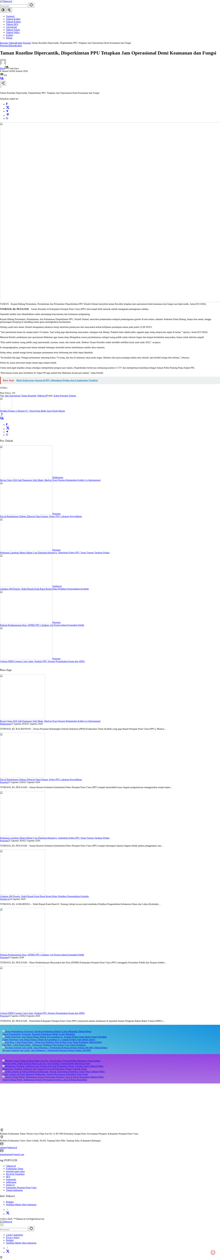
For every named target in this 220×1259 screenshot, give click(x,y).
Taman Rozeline (29, 395)
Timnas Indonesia (14, 1190)
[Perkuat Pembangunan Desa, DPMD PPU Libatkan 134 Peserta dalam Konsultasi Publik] (26, 622)
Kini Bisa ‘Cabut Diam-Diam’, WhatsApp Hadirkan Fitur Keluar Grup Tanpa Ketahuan (44, 1045)
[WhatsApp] (7, 118)
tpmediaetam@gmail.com (12, 1154)
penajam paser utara (15, 1171)
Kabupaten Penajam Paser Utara (21, 1187)
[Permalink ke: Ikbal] (3, 64)
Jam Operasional (13, 395)
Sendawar (57, 586)
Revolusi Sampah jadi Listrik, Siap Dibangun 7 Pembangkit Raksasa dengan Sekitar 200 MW (46, 1050)
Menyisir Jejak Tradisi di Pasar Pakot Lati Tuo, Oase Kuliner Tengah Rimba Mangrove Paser (46, 1063)
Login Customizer (14, 1235)
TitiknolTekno (84, 1031)
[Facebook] (6, 104)
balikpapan (11, 1182)
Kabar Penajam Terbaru (65, 395)
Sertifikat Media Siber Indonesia (21, 1204)
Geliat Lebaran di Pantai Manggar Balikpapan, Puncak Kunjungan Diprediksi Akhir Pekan (45, 1074)
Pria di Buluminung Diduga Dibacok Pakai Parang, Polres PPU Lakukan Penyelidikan (41, 516)
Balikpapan (57, 477)
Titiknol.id (42, 395)
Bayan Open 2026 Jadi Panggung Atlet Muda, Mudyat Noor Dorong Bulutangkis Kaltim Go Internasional (50, 480)
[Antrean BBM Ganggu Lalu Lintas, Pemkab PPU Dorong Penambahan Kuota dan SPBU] (26, 658)
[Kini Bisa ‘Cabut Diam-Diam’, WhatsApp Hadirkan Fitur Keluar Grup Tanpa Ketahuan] (45, 1042)
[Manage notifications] (213, 1252)
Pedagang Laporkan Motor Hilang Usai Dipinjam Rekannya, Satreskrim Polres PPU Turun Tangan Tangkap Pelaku (55, 552)
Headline (102, 1037)
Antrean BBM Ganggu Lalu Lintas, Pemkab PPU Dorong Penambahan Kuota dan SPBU (42, 661)
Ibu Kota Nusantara (15, 1174)
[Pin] (8, 115)
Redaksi (10, 1202)
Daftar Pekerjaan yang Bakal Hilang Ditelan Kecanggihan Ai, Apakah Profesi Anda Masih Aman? (48, 1039)
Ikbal (2, 68)
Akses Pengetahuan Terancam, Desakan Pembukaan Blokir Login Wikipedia (38, 1034)
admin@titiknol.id (8, 1147)
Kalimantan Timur (14, 1168)
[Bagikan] (3, 83)
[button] (31, 5)
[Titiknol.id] (6, 1)
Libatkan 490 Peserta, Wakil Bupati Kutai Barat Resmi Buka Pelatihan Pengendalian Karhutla (44, 589)
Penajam (4, 45)
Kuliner (96, 1061)
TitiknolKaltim (15, 45)
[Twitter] (8, 108)
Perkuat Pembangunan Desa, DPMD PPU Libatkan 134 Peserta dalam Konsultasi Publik (42, 625)
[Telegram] (7, 111)
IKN (8, 1176)
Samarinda (11, 1179)
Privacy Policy (13, 1237)
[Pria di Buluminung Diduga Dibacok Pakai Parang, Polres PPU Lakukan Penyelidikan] (26, 513)
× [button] (1, 1225)
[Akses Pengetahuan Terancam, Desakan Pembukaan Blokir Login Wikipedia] (40, 1031)
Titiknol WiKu (96, 1066)
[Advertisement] (90, 1104)
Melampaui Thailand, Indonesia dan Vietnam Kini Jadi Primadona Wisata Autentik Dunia (44, 1069)
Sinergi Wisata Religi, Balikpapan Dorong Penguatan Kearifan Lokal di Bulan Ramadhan (44, 1079)
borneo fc (10, 1185)
